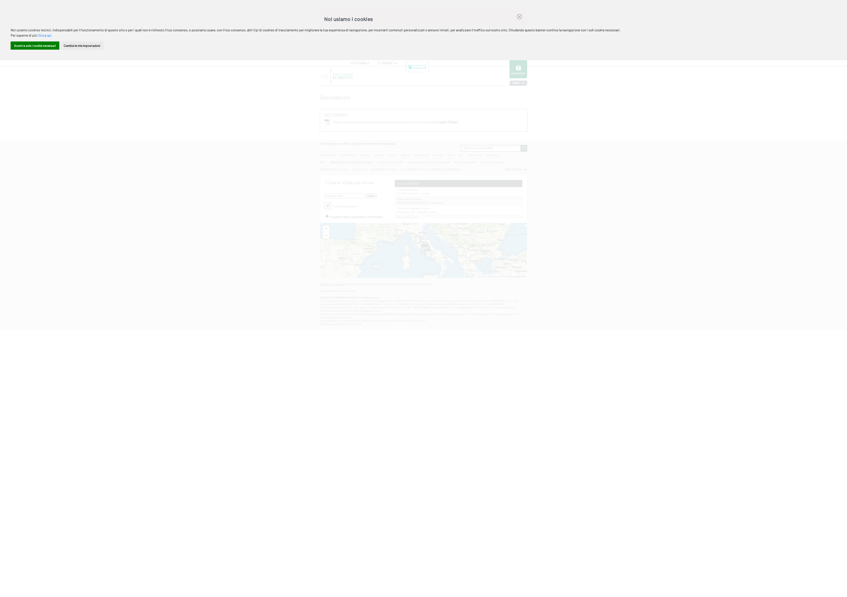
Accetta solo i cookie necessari (35, 45)
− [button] (326, 235)
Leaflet (481, 276)
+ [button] (326, 228)
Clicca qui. (44, 35)
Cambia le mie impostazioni (82, 45)
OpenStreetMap (501, 276)
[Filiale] (417, 240)
